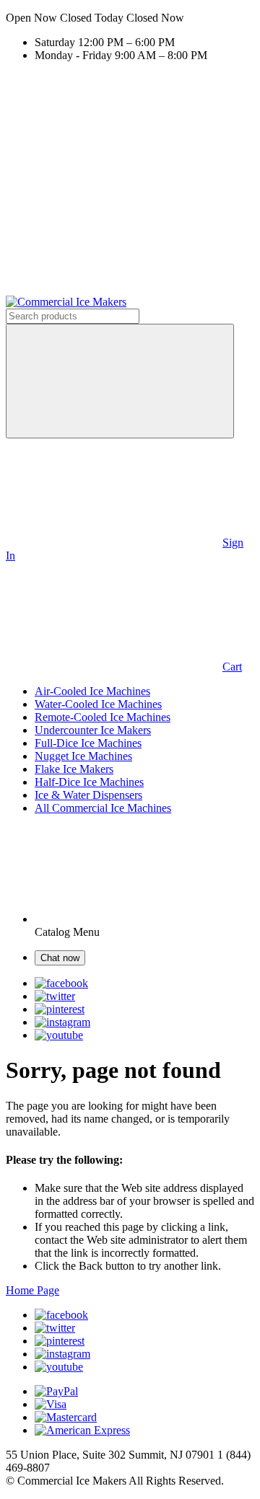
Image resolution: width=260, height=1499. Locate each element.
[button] (130, 18)
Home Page (32, 1290)
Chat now (59, 957)
